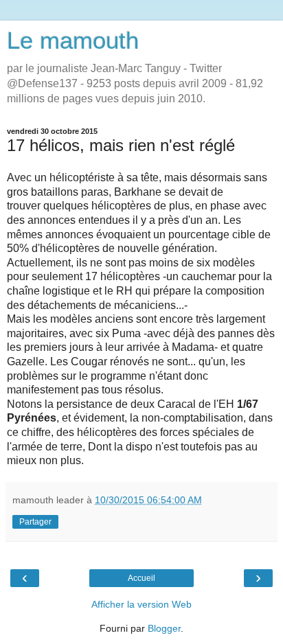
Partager (35, 522)
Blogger (164, 628)
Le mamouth (73, 40)
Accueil (141, 578)
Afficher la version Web (141, 604)
